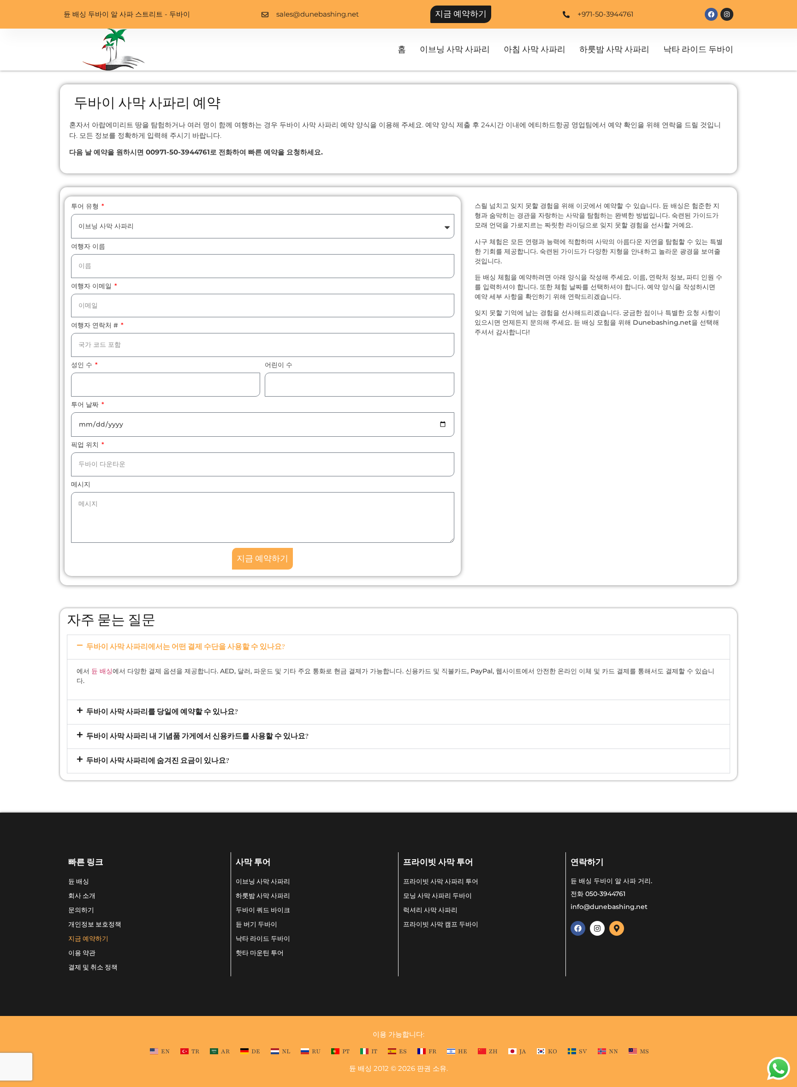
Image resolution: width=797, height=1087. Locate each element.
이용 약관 (81, 952)
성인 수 (82, 365)
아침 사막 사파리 (534, 50)
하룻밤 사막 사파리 (614, 50)
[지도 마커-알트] (616, 928)
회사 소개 (81, 895)
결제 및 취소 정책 (93, 967)
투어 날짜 (86, 405)
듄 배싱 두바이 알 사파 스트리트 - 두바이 (127, 14)
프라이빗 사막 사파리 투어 (440, 881)
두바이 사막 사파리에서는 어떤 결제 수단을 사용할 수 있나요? (185, 646)
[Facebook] (711, 14)
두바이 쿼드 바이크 (263, 910)
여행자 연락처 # (95, 325)
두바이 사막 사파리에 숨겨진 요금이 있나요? (157, 760)
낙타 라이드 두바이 (698, 50)
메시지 (80, 484)
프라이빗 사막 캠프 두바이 (440, 924)
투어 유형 (86, 206)
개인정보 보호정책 (94, 924)
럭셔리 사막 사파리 (430, 910)
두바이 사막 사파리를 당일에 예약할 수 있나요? (162, 711)
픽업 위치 (86, 445)
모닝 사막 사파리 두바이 (437, 895)
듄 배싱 (102, 671)
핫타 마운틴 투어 (260, 952)
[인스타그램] (726, 14)
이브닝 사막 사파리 (455, 50)
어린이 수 (278, 365)
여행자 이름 (88, 246)
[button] (398, 647)
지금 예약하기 (88, 938)
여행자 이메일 (92, 286)
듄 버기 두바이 (256, 924)
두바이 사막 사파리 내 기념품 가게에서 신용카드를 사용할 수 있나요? (197, 736)
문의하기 (81, 910)
